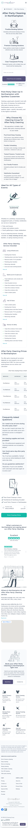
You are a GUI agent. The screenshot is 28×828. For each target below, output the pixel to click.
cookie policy (15, 825)
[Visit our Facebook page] (2, 809)
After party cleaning (6, 773)
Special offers (4, 789)
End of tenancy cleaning (10, 549)
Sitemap (18, 789)
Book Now (8, 682)
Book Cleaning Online (14, 515)
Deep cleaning (4, 761)
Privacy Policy (19, 786)
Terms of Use (19, 783)
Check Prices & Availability (14, 79)
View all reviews (14, 540)
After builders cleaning (6, 768)
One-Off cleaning (5, 771)
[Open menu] (25, 2)
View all (5, 269)
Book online (4, 786)
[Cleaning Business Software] (14, 820)
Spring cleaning (5, 766)
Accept (22, 824)
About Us (18, 781)
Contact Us (20, 682)
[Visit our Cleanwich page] (5, 809)
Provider (3, 794)
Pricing (2, 781)
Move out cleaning (5, 764)
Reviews (3, 791)
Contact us (3, 783)
